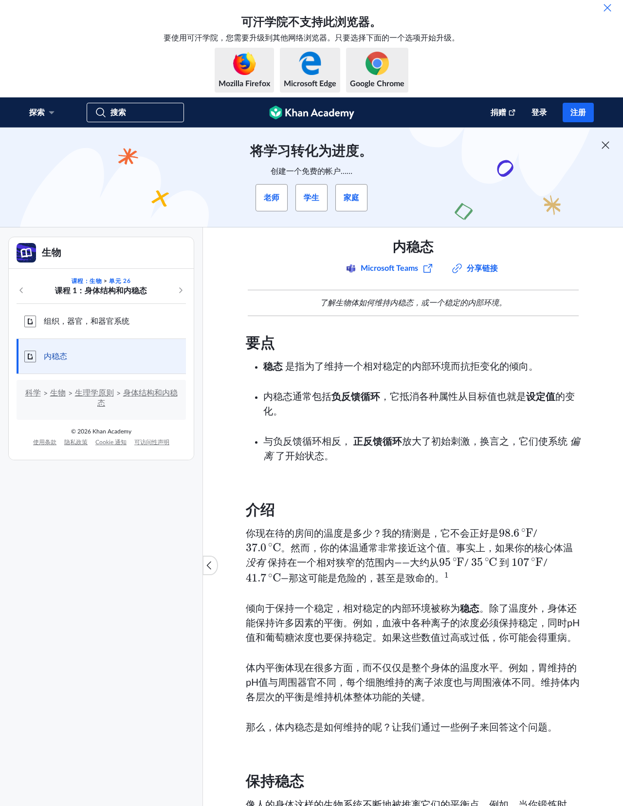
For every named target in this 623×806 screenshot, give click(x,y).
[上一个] (21, 290)
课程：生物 (87, 281)
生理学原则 (94, 393)
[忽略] (607, 8)
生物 (58, 393)
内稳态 (55, 356)
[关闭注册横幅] (605, 145)
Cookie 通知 (111, 442)
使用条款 (44, 442)
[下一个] (180, 290)
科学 (33, 393)
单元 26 (119, 281)
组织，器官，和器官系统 (86, 321)
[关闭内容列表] (210, 565)
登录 (539, 112)
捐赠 (498, 112)
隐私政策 (76, 442)
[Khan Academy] (311, 112)
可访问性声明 (151, 442)
